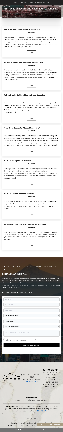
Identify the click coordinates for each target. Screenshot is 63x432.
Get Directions (31, 382)
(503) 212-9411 (41, 411)
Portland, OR (31, 400)
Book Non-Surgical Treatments (39, 2)
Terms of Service (37, 351)
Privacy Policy (25, 351)
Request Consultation (20, 2)
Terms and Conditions (27, 425)
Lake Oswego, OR (43, 400)
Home (30, 13)
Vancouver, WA (19, 400)
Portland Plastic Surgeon (48, 278)
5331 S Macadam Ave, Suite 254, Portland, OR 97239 (17, 292)
